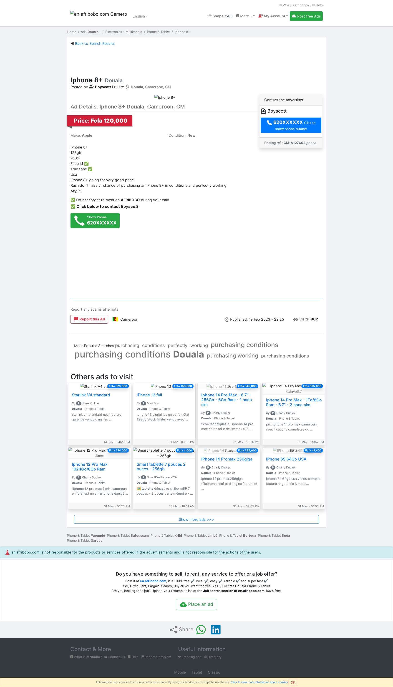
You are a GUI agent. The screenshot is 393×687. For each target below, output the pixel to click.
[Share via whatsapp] (201, 629)
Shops (222, 16)
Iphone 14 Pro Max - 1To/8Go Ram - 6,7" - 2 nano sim (294, 402)
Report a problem (157, 657)
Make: (81, 135)
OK (293, 682)
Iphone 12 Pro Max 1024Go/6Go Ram (90, 466)
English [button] (139, 16)
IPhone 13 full (149, 395)
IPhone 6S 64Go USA (286, 459)
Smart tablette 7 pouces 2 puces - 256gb (161, 466)
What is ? (295, 5)
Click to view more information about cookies (259, 682)
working (199, 345)
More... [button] (245, 16)
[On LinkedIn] (215, 629)
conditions (153, 345)
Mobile (179, 672)
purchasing (127, 345)
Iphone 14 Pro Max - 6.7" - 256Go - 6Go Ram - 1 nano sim (226, 400)
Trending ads (191, 657)
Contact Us (116, 657)
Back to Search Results (95, 43)
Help (319, 5)
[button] (273, 15)
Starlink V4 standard (91, 395)
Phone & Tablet (86, 535)
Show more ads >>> (196, 519)
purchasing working (232, 355)
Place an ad (200, 604)
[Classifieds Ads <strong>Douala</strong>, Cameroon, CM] (98, 16)
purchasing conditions (244, 345)
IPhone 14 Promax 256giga (226, 459)
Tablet (196, 672)
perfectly (177, 345)
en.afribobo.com (153, 581)
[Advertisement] (196, 60)
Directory (214, 657)
